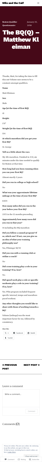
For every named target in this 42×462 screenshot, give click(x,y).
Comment (31, 411)
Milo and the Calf (13, 3)
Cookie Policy (11, 452)
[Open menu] (38, 3)
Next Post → (32, 365)
